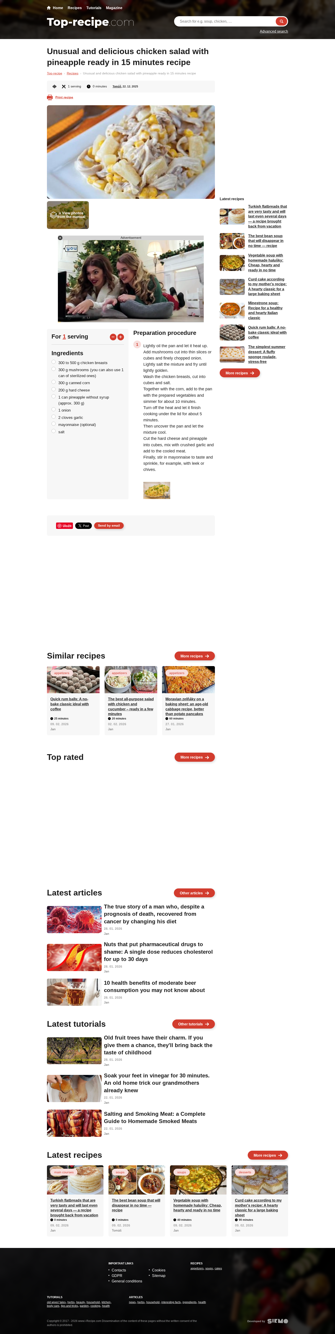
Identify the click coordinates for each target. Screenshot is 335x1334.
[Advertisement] (86, 466)
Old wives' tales (56, 1302)
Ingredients (189, 1302)
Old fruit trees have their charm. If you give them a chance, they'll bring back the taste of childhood (158, 1045)
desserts (245, 1172)
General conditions (127, 1281)
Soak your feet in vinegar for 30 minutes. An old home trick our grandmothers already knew (157, 1082)
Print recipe (64, 97)
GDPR (117, 1276)
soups (120, 1172)
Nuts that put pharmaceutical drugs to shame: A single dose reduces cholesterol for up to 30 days (158, 951)
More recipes (191, 656)
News (132, 1302)
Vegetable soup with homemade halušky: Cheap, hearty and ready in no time (197, 1205)
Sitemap (158, 1276)
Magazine (114, 8)
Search (281, 21)
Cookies (158, 1270)
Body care (53, 1306)
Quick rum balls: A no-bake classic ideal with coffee (69, 704)
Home (58, 8)
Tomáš (117, 86)
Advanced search (274, 31)
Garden (84, 1306)
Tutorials (93, 8)
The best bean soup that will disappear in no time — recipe (265, 241)
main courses (64, 1172)
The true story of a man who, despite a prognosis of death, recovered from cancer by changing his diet (154, 913)
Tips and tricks (69, 1306)
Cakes (218, 1268)
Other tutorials (190, 1024)
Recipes (75, 8)
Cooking (95, 1306)
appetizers (61, 673)
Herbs (71, 1302)
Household (93, 1302)
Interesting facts (171, 1302)
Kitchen (106, 1302)
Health (106, 1306)
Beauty (80, 1302)
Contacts (119, 1270)
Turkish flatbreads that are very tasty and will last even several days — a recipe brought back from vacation (267, 216)
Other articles (191, 893)
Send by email (109, 525)
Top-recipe (54, 73)
